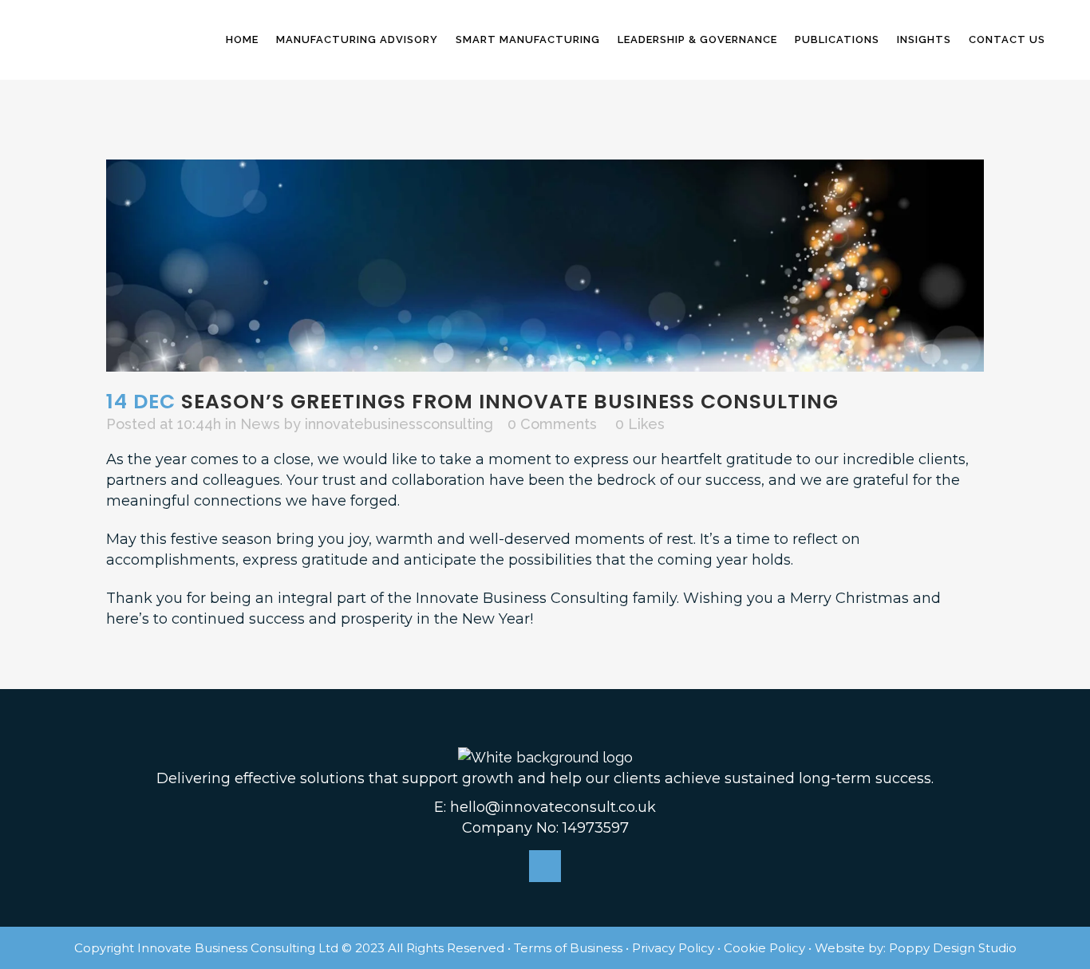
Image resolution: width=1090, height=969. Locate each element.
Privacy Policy (673, 947)
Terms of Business (568, 947)
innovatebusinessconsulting (399, 424)
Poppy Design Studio (953, 947)
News (260, 424)
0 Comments (552, 424)
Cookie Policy (764, 947)
